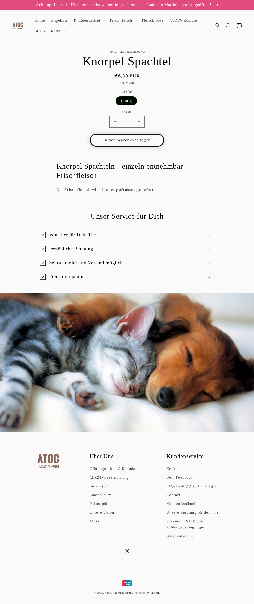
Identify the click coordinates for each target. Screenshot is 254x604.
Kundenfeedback (181, 503)
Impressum (99, 486)
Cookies (173, 468)
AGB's (95, 521)
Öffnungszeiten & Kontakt (113, 468)
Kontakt (173, 495)
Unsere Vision (102, 512)
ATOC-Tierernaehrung (119, 592)
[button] (89, 20)
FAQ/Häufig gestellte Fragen (191, 486)
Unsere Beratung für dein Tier (193, 512)
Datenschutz (100, 495)
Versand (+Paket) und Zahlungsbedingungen (185, 524)
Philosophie (100, 503)
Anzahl (127, 112)
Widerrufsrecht (179, 536)
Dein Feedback (179, 477)
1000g (126, 101)
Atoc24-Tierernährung (109, 477)
